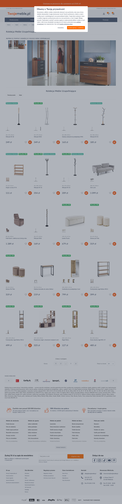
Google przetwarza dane (65, 24)
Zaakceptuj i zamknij (76, 27)
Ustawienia (61, 27)
